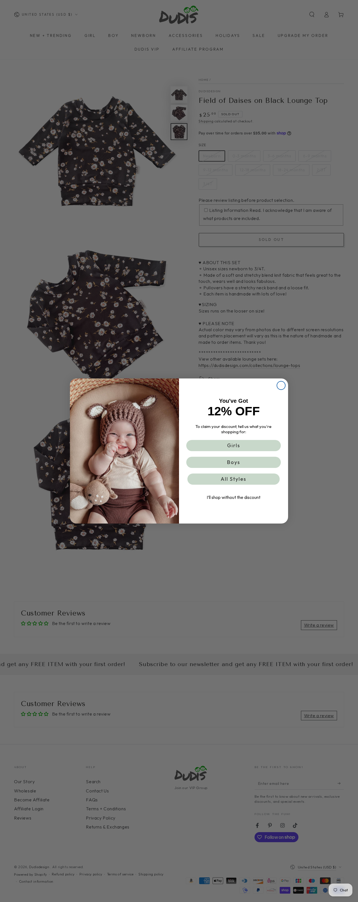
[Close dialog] (281, 385)
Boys (233, 462)
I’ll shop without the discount (233, 497)
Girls (233, 445)
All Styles (233, 479)
